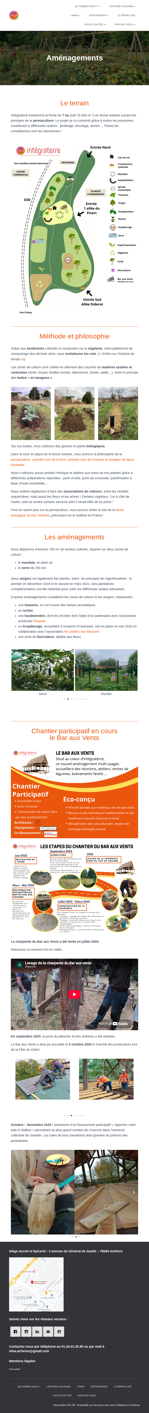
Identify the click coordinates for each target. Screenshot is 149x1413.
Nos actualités (94, 24)
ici (22, 359)
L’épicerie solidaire (121, 6)
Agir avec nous (124, 24)
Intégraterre (98, 15)
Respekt (39, 621)
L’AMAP (74, 15)
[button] (61, 699)
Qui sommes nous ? (86, 6)
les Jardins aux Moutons (81, 631)
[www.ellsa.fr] (13, 15)
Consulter (14, 1369)
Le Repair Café (126, 15)
